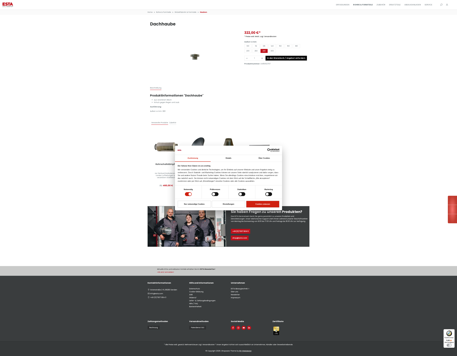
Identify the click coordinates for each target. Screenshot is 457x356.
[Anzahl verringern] (246, 58)
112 (256, 46)
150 (280, 46)
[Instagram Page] (238, 328)
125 (264, 46)
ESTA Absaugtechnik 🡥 (240, 288)
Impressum (235, 297)
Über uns (234, 291)
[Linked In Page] (249, 328)
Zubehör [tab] (172, 122)
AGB (191, 294)
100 (248, 46)
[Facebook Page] (233, 328)
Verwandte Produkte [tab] (159, 122)
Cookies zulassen (262, 204)
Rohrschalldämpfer (166, 164)
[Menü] (453, 330)
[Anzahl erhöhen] (262, 58)
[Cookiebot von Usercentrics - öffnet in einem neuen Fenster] (269, 150)
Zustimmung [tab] (193, 158)
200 (247, 51)
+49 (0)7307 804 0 (240, 231)
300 (272, 51)
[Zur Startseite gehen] (14, 4)
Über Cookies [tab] (264, 158)
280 (264, 51)
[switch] (215, 194)
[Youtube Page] (244, 328)
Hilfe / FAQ (193, 303)
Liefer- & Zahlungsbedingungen (202, 300)
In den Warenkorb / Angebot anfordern (286, 58)
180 (296, 46)
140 (272, 46)
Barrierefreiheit (195, 306)
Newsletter (235, 294)
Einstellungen (228, 204)
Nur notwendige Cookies (194, 204)
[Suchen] (441, 4)
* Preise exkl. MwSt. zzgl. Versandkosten (260, 36)
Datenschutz (194, 288)
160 (288, 46)
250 (256, 51)
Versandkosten (208, 344)
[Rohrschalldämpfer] (166, 147)
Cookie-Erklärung (196, 291)
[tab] (155, 88)
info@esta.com (156, 293)
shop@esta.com (239, 238)
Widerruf (192, 297)
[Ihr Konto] (447, 4)
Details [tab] (228, 158)
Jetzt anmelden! (167, 272)
